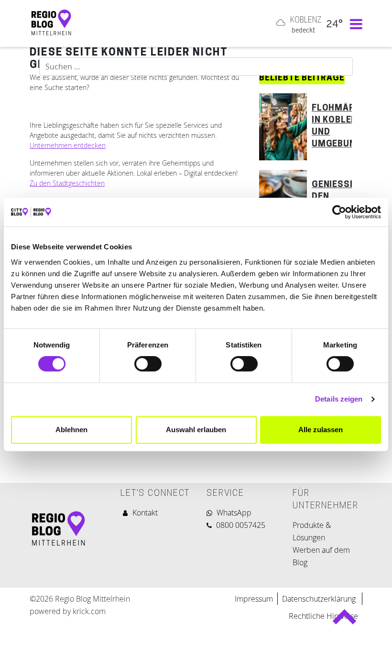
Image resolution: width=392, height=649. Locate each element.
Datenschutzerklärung (320, 598)
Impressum (254, 598)
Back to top (344, 621)
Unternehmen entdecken (68, 145)
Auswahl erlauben (196, 429)
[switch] (148, 363)
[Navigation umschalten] (353, 23)
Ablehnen (71, 429)
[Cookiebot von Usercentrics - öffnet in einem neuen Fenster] (339, 212)
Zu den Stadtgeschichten (67, 183)
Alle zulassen (320, 429)
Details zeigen (338, 399)
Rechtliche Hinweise (323, 616)
